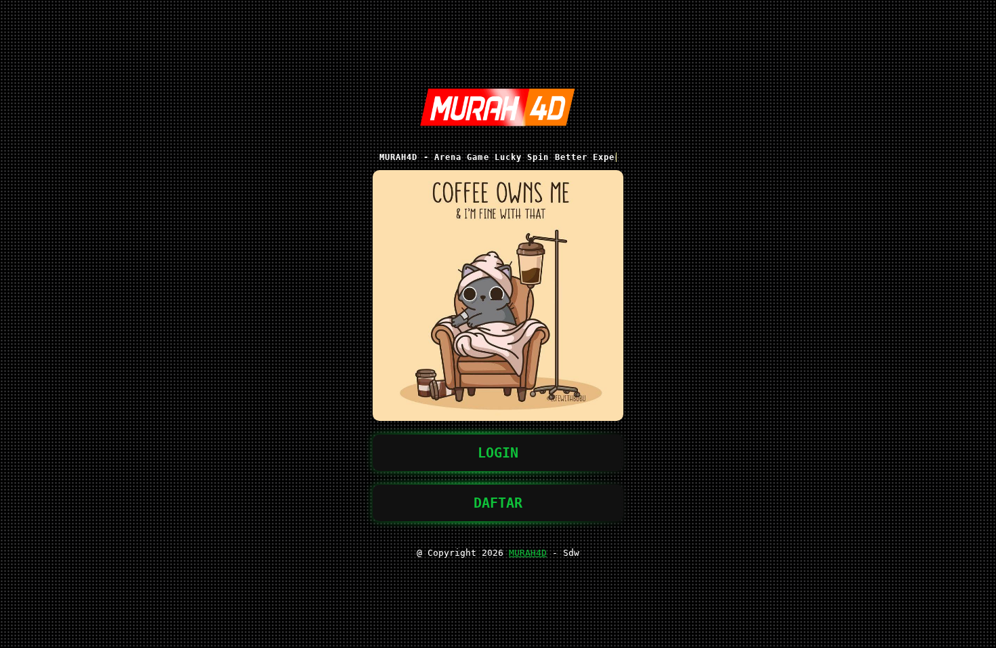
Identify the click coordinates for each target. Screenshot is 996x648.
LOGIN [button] (498, 453)
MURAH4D (528, 553)
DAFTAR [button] (498, 503)
